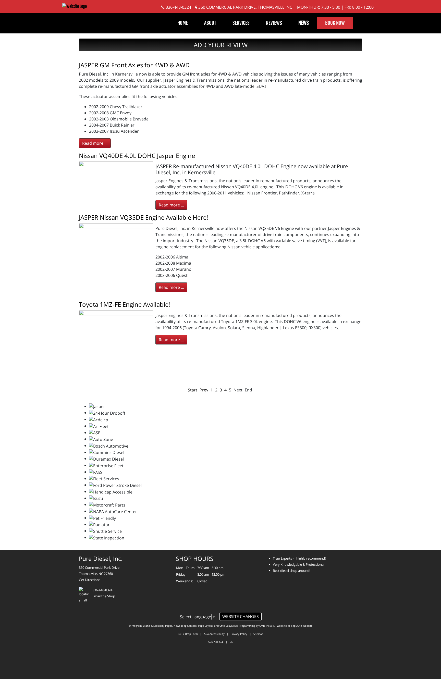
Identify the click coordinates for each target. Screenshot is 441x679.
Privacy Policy (239, 634)
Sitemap (258, 634)
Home (182, 23)
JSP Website (280, 625)
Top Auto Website (302, 625)
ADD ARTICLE (216, 642)
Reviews (274, 23)
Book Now (335, 23)
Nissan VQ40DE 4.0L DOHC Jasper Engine (137, 155)
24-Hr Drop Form (188, 634)
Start (192, 390)
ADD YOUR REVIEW (221, 45)
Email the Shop (103, 596)
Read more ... (94, 143)
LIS (231, 642)
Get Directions (89, 579)
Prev (204, 390)
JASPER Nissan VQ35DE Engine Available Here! (143, 217)
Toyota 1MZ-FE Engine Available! (124, 304)
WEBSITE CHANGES (240, 616)
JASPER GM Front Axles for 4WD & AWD (134, 65)
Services (241, 23)
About (210, 23)
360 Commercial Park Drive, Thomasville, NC (244, 7)
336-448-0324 (178, 7)
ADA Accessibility (214, 634)
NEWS (303, 23)
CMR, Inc (264, 625)
